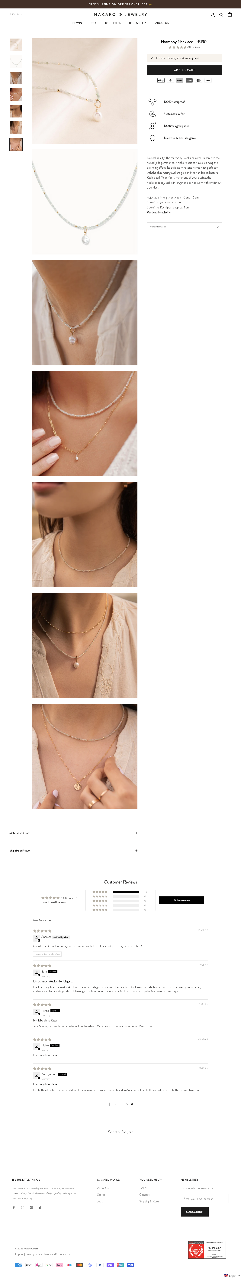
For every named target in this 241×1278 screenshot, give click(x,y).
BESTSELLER (113, 23)
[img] (42, 931)
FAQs (143, 1188)
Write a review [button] (181, 900)
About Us (103, 1188)
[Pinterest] (31, 1206)
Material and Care (19, 833)
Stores (101, 1194)
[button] (178, 47)
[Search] (221, 14)
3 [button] (122, 1104)
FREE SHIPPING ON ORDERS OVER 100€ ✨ (120, 4)
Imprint (19, 1254)
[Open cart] (230, 14)
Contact (144, 1194)
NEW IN (77, 23)
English (14, 14)
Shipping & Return (20, 850)
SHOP (93, 23)
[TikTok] (40, 1206)
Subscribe (194, 1212)
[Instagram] (22, 1206)
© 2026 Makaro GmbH (26, 1248)
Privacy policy (33, 1254)
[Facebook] (13, 1206)
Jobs (100, 1201)
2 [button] (116, 1104)
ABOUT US (162, 23)
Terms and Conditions (57, 1254)
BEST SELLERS (138, 23)
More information (158, 226)
